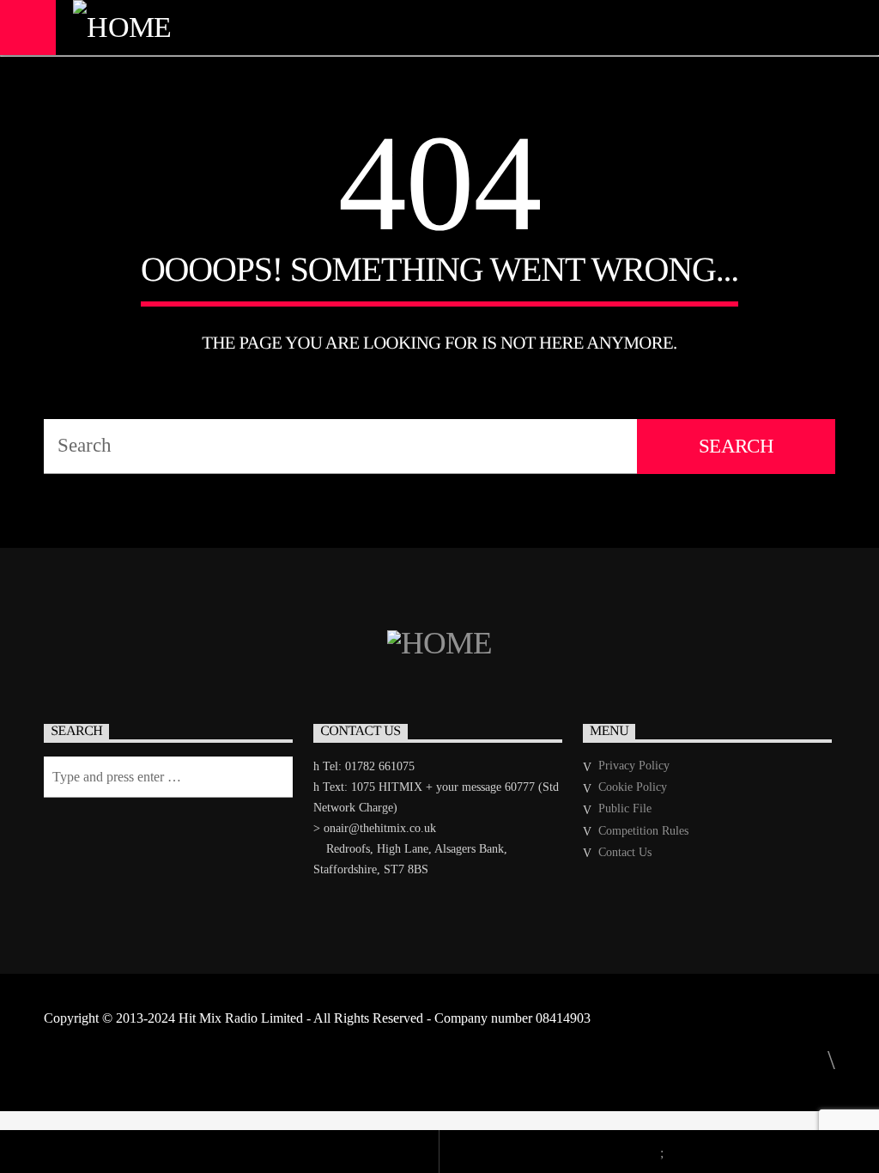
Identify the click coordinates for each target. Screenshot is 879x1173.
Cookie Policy (632, 787)
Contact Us (625, 852)
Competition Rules (643, 830)
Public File (625, 808)
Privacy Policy (634, 765)
